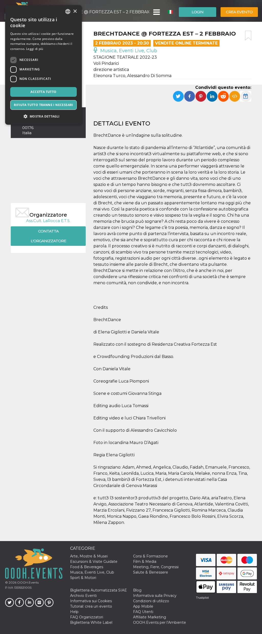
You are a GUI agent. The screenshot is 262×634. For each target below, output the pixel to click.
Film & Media (144, 561)
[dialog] (43, 65)
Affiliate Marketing (149, 617)
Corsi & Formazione (150, 556)
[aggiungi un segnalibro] (248, 35)
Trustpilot (202, 597)
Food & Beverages (86, 567)
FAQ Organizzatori (86, 617)
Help (74, 611)
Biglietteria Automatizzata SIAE (98, 590)
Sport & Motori (83, 577)
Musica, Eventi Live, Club (128, 51)
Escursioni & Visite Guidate (93, 561)
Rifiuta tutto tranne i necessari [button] (43, 105)
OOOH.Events (27, 582)
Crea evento (239, 11)
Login (197, 11)
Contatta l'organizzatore (48, 236)
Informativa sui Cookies (91, 601)
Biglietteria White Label (91, 622)
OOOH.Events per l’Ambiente (159, 622)
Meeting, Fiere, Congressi (156, 567)
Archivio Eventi (83, 595)
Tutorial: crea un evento (91, 606)
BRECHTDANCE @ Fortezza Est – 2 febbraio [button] (99, 11)
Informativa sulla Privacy (155, 595)
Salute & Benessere (150, 572)
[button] (156, 12)
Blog (137, 590)
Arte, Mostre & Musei (89, 556)
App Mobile (143, 606)
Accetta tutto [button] (43, 92)
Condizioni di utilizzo (151, 601)
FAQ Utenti (143, 611)
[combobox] (67, 11)
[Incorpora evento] (234, 96)
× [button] (75, 11)
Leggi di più (34, 49)
